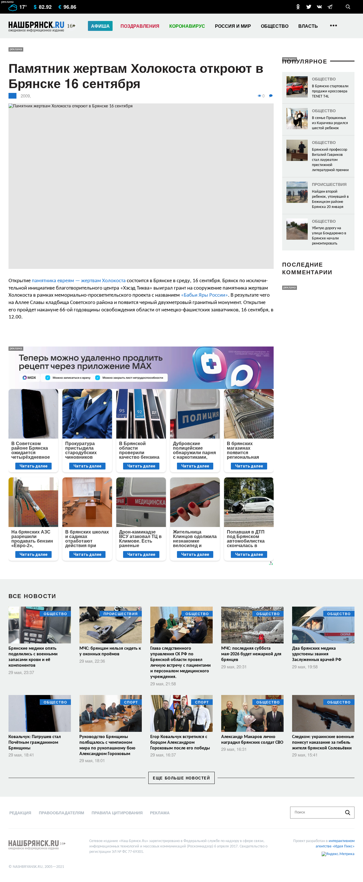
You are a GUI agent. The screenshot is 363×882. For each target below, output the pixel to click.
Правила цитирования (117, 812)
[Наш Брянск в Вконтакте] (319, 6)
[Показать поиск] (347, 6)
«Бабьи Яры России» (204, 295)
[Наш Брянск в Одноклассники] (298, 6)
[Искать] (347, 813)
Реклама (160, 812)
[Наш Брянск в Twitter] (308, 6)
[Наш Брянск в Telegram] (329, 6)
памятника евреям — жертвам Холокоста (79, 281)
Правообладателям (61, 812)
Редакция (20, 812)
